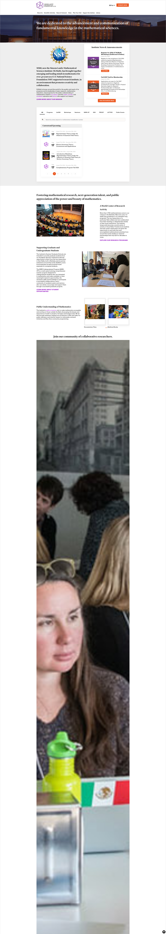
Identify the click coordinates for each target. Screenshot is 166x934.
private (70, 94)
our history (54, 94)
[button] (107, 327)
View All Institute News (107, 100)
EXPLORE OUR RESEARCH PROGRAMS (114, 240)
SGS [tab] (94, 112)
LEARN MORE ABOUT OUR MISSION (49, 99)
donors (54, 96)
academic (39, 96)
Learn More (105, 71)
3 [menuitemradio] (61, 174)
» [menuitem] (75, 174)
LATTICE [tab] (109, 112)
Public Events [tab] (120, 112)
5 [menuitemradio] (68, 174)
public (65, 94)
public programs (51, 310)
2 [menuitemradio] (57, 174)
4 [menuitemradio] (64, 174)
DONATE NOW (122, 5)
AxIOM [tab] (58, 112)
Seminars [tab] (77, 112)
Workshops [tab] (67, 112)
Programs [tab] (50, 112)
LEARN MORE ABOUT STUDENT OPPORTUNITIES (47, 290)
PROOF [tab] (101, 112)
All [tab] (42, 112)
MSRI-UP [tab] (86, 112)
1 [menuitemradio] (54, 174)
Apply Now (105, 93)
